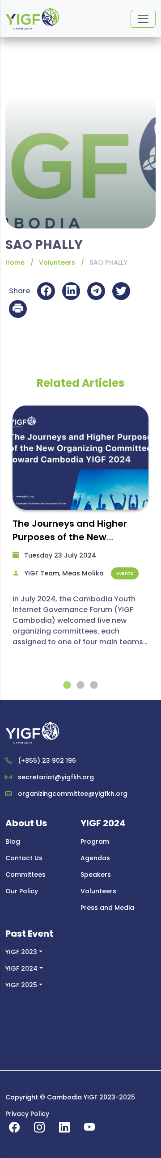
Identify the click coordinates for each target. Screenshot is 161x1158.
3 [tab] (93, 685)
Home (15, 262)
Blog (12, 841)
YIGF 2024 (21, 968)
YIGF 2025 (21, 984)
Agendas (95, 858)
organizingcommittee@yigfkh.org (72, 793)
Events (124, 573)
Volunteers (57, 262)
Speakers (95, 874)
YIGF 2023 (21, 951)
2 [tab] (80, 685)
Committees (25, 874)
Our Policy (21, 891)
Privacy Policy (27, 1113)
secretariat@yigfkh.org (56, 777)
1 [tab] (67, 685)
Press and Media (107, 907)
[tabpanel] (80, 530)
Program (94, 841)
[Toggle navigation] (143, 19)
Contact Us (23, 858)
